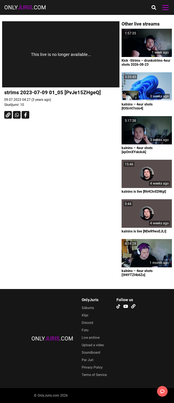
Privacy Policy (92, 367)
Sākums (88, 308)
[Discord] (133, 306)
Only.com (25, 7)
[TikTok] (118, 306)
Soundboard (91, 352)
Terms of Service (94, 375)
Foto (85, 330)
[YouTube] (125, 306)
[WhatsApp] (17, 115)
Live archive (91, 338)
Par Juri (87, 360)
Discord (87, 323)
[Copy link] (8, 115)
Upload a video (93, 345)
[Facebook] (25, 115)
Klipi (85, 315)
